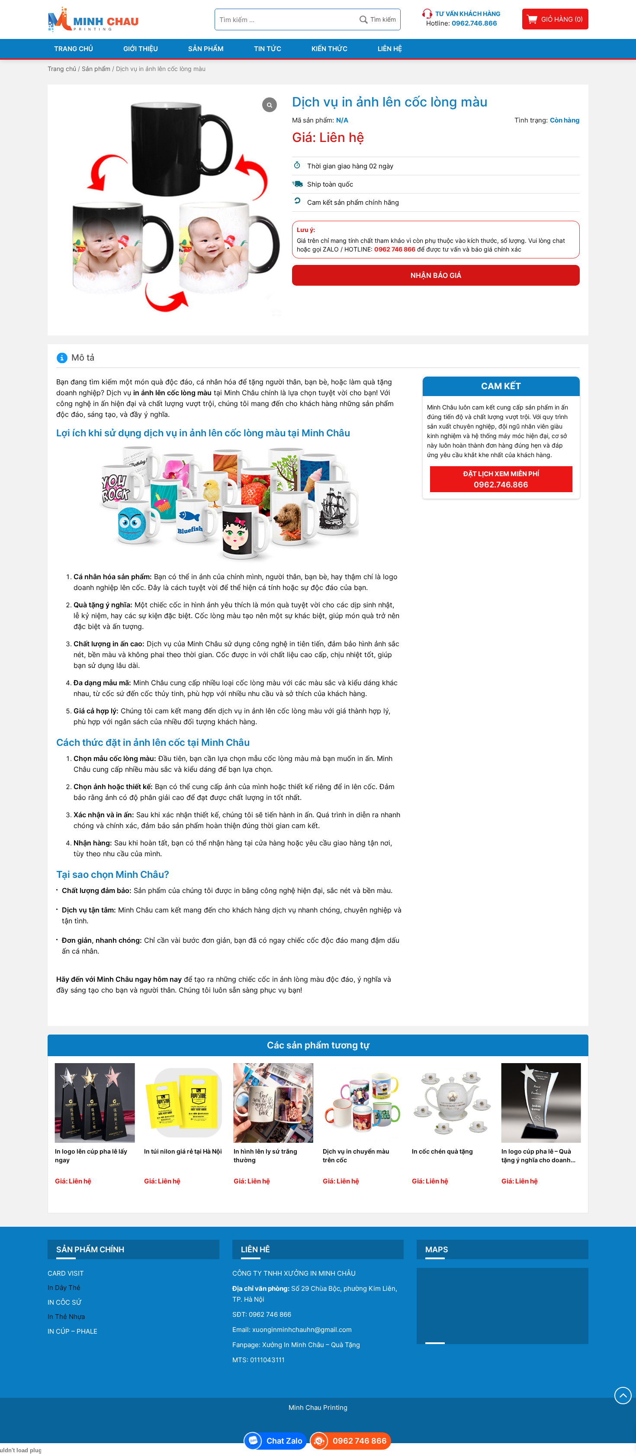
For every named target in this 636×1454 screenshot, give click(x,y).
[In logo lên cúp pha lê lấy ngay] (95, 1103)
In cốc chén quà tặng (442, 1151)
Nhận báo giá (436, 275)
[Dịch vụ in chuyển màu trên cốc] (362, 1103)
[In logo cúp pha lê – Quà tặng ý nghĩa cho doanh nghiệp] (541, 1103)
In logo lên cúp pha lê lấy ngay (91, 1156)
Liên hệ (390, 49)
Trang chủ (73, 49)
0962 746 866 (270, 1314)
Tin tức (267, 49)
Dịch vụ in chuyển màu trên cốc (356, 1156)
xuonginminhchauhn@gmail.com (302, 1329)
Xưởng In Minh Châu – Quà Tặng (311, 1345)
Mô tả (82, 358)
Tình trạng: (531, 120)
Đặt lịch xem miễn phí (501, 479)
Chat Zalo (284, 1440)
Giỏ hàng (557, 19)
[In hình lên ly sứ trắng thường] (273, 1103)
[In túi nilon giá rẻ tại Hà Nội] (184, 1103)
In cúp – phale (72, 1331)
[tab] (75, 358)
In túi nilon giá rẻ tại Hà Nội (183, 1151)
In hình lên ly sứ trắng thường (265, 1156)
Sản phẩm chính (90, 1249)
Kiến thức (329, 49)
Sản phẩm (206, 49)
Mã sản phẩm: (313, 120)
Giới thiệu (140, 49)
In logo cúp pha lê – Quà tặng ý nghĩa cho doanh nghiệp (536, 1156)
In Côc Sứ (65, 1302)
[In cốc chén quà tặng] (451, 1103)
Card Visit (66, 1273)
